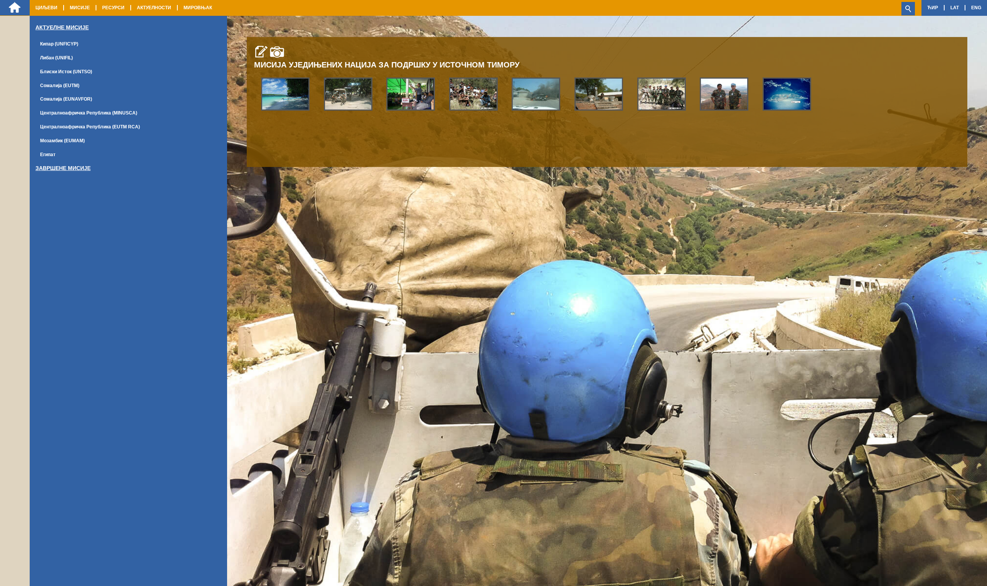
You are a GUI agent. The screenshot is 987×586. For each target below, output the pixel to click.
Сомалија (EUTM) (59, 85)
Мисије (80, 7)
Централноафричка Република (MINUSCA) (88, 113)
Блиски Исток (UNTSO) (66, 71)
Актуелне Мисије (62, 27)
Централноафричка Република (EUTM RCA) (90, 127)
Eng (976, 7)
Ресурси (113, 7)
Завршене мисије (63, 168)
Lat (954, 7)
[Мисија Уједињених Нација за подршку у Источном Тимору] (285, 93)
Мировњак (198, 7)
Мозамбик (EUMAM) (62, 140)
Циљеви (46, 7)
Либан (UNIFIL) (56, 58)
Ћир (932, 7)
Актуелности (154, 7)
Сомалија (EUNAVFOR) (66, 99)
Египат (48, 154)
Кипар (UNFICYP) (59, 44)
